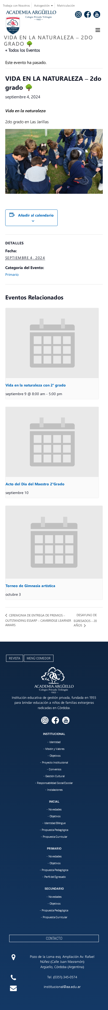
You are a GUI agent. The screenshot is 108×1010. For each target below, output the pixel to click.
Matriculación (66, 5)
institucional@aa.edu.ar (62, 987)
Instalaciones (55, 789)
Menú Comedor (39, 658)
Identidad (55, 742)
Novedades (55, 809)
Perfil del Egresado (55, 876)
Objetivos (55, 755)
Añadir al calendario (36, 215)
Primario (12, 274)
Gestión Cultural (54, 776)
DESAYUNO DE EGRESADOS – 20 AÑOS (85, 620)
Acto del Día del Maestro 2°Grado (35, 483)
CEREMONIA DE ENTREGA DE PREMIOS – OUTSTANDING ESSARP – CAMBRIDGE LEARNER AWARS (38, 620)
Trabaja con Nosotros (16, 5)
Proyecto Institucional (55, 762)
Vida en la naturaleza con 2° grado (36, 385)
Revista (14, 658)
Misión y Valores (54, 748)
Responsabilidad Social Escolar (55, 783)
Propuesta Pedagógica (55, 829)
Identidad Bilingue (55, 823)
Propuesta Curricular (55, 836)
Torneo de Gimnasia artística (30, 585)
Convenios (55, 769)
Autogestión (42, 5)
